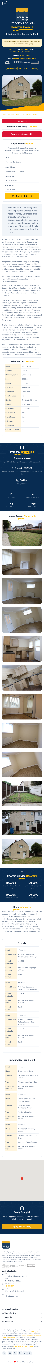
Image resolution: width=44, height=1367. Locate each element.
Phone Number (10, 176)
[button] (41, 1309)
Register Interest (23, 196)
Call (20, 68)
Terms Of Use (37, 1335)
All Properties (12, 68)
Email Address (10, 167)
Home (4, 115)
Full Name (8, 158)
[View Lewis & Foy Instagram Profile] (29, 1353)
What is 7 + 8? (9, 185)
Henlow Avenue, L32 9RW (29, 115)
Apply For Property (22, 1226)
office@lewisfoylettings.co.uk (24, 59)
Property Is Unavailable (22, 134)
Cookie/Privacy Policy (8, 1337)
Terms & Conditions (27, 1335)
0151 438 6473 (26, 56)
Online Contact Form (11, 1296)
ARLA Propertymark (35, 1332)
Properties (11, 115)
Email (26, 68)
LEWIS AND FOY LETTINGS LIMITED (23, 1346)
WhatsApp (33, 68)
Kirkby (18, 115)
